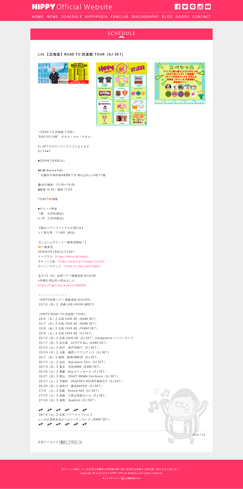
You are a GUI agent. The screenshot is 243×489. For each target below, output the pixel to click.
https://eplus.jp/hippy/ (72, 256)
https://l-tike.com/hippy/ (82, 266)
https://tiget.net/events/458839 (62, 285)
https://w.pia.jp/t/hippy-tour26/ (81, 261)
